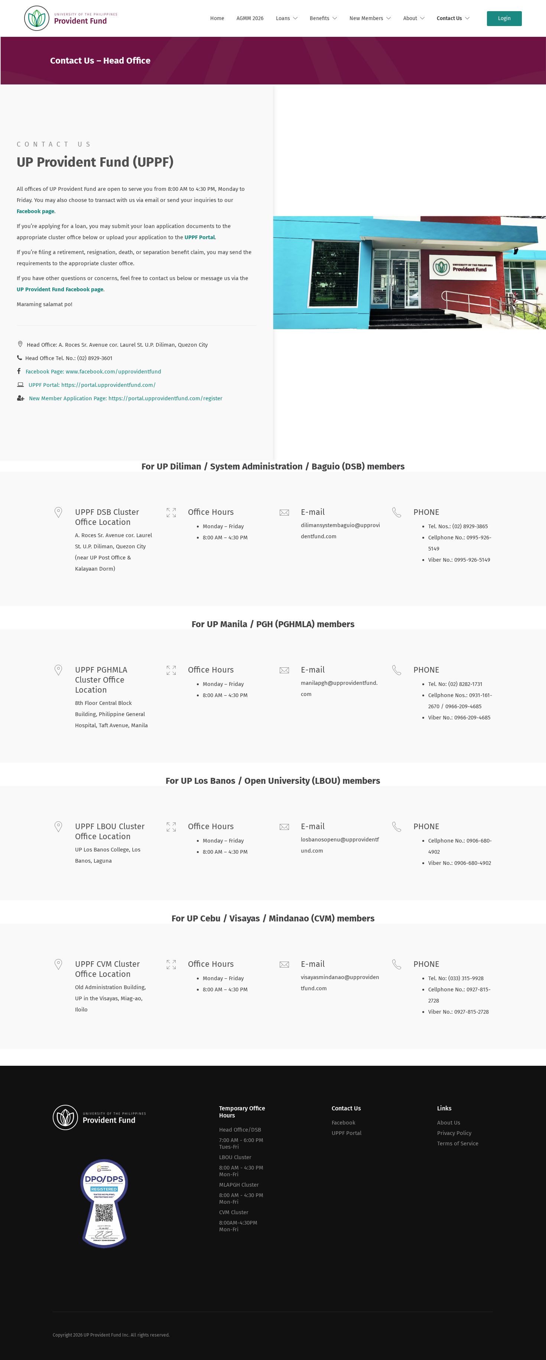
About (410, 18)
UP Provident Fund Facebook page (60, 289)
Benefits (319, 18)
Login (504, 18)
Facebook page (35, 211)
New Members (366, 18)
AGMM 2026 (250, 18)
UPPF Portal (200, 237)
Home (217, 18)
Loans (283, 18)
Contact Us (449, 18)
